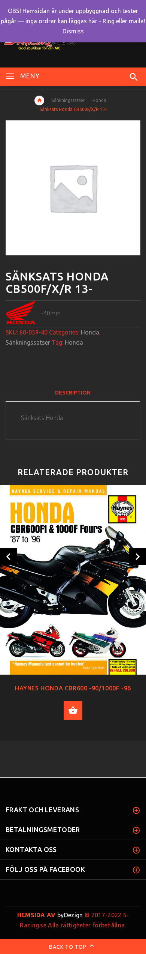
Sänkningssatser (68, 100)
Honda (99, 100)
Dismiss (73, 31)
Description (73, 393)
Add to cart (73, 710)
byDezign (50, 915)
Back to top (68, 947)
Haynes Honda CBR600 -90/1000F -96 (73, 688)
